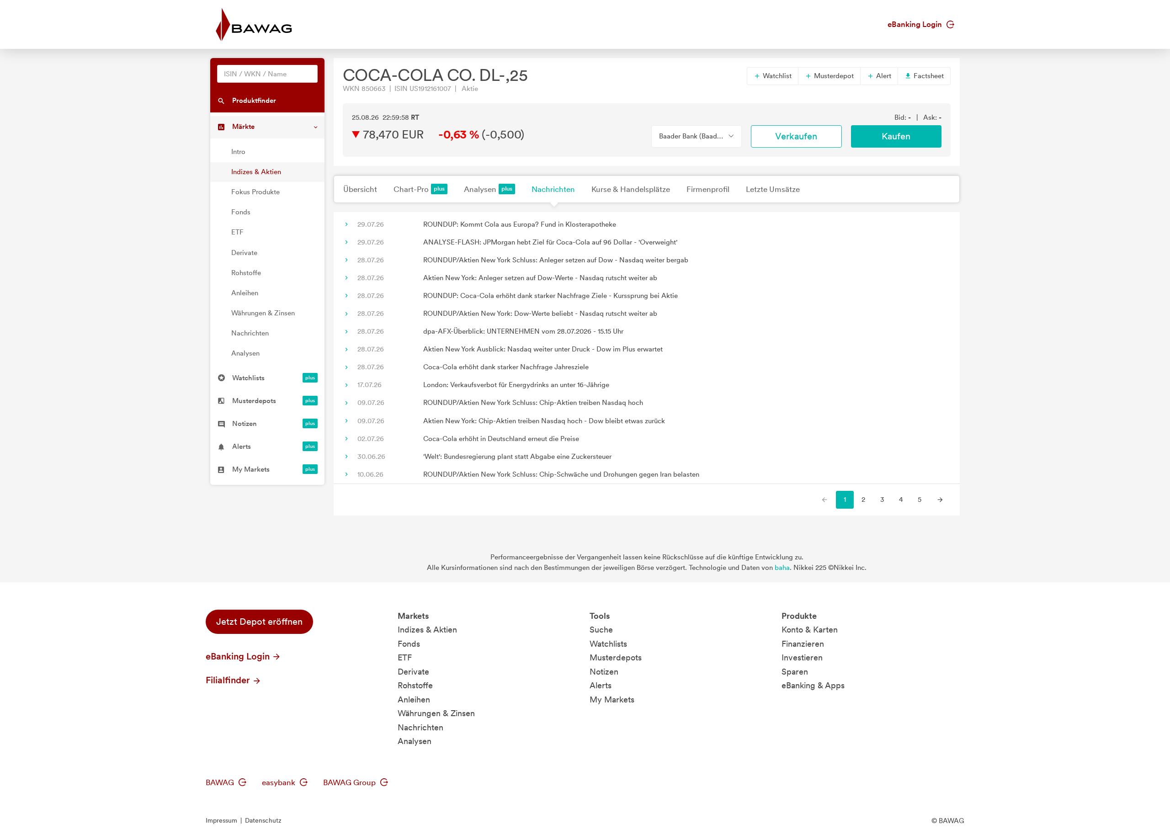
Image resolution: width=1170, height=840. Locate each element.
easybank (279, 782)
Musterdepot (833, 76)
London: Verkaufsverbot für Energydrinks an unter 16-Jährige (516, 385)
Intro (238, 152)
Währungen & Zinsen (263, 313)
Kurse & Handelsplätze (630, 189)
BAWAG (221, 782)
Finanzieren (803, 644)
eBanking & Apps (813, 685)
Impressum (221, 820)
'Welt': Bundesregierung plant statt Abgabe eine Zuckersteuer (517, 456)
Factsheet (928, 76)
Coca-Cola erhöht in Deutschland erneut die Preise (501, 439)
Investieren (802, 657)
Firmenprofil (707, 189)
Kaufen (896, 136)
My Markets (612, 699)
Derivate (244, 253)
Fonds (240, 212)
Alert (882, 76)
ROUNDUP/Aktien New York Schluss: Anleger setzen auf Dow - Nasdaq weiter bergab (555, 260)
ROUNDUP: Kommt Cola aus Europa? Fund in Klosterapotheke (519, 224)
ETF (237, 232)
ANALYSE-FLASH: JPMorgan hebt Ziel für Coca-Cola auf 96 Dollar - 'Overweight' (550, 242)
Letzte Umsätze (773, 189)
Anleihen (244, 293)
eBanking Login (916, 24)
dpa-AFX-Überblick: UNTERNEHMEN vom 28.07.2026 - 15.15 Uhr (523, 331)
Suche (601, 629)
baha (782, 568)
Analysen (245, 353)
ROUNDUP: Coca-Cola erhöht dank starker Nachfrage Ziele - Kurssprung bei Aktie (550, 296)
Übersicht (360, 189)
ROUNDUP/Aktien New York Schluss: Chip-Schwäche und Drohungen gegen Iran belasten (561, 474)
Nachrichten (250, 333)
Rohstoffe (246, 273)
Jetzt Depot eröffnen (259, 621)
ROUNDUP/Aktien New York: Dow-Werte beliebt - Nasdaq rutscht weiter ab (540, 313)
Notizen (604, 671)
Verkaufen (796, 136)
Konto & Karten (810, 629)
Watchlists (608, 644)
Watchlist (776, 76)
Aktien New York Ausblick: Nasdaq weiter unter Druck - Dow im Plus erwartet (543, 349)
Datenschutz (263, 820)
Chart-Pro (411, 189)
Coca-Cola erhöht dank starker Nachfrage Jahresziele (506, 367)
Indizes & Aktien (256, 172)
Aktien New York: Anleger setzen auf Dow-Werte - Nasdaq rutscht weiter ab (540, 278)
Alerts (601, 685)
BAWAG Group (350, 782)
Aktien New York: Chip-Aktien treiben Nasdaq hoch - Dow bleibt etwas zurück (544, 421)
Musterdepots (616, 657)
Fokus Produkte (255, 192)
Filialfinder (229, 680)
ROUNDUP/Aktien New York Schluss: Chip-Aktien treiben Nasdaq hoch (533, 403)
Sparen (795, 671)
